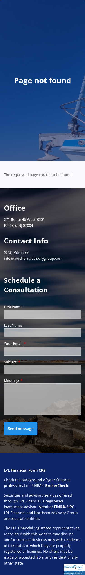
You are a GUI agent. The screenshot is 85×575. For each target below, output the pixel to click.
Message (29, 380)
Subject (28, 362)
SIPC (70, 506)
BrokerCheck (56, 485)
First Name (13, 306)
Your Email (31, 343)
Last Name (13, 325)
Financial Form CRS (28, 470)
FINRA (59, 506)
